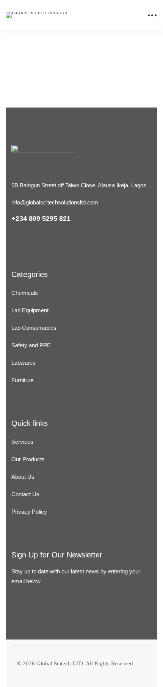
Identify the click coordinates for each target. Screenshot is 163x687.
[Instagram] (33, 623)
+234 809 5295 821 (41, 218)
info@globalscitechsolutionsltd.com (54, 202)
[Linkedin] (15, 623)
